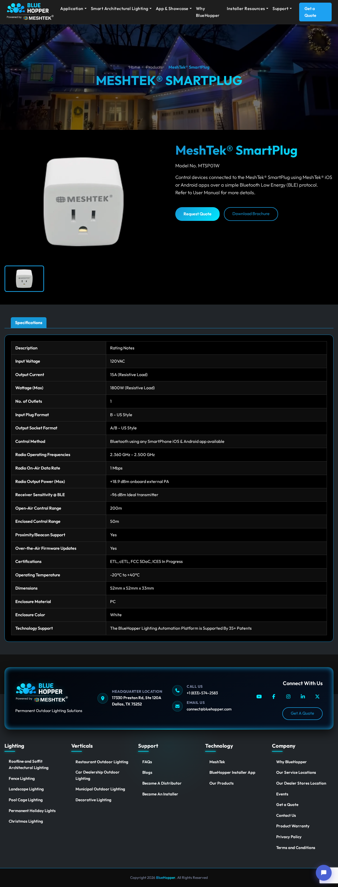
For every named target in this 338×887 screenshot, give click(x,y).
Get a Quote (310, 12)
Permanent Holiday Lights (32, 810)
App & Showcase (172, 8)
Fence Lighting (22, 778)
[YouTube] (259, 697)
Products (154, 67)
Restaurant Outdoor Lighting (102, 761)
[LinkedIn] (303, 697)
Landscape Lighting (26, 788)
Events (282, 793)
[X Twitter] (317, 697)
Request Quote (198, 213)
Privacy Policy (289, 836)
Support (281, 8)
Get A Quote (302, 713)
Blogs (147, 772)
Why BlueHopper (208, 12)
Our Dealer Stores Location (301, 783)
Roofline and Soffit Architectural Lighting (29, 764)
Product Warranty (292, 825)
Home (134, 67)
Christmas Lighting (26, 821)
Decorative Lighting (93, 799)
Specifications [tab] (28, 322)
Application (71, 8)
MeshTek (217, 761)
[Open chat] (324, 873)
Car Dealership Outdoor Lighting (98, 775)
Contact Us (286, 815)
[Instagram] (288, 697)
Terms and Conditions (295, 847)
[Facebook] (273, 697)
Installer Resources (246, 8)
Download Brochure (251, 213)
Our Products (221, 783)
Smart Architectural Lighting (119, 8)
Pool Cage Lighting (26, 799)
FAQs (147, 761)
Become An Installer (160, 793)
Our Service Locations (296, 772)
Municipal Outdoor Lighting (100, 788)
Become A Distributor (162, 783)
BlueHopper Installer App (232, 772)
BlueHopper (165, 877)
